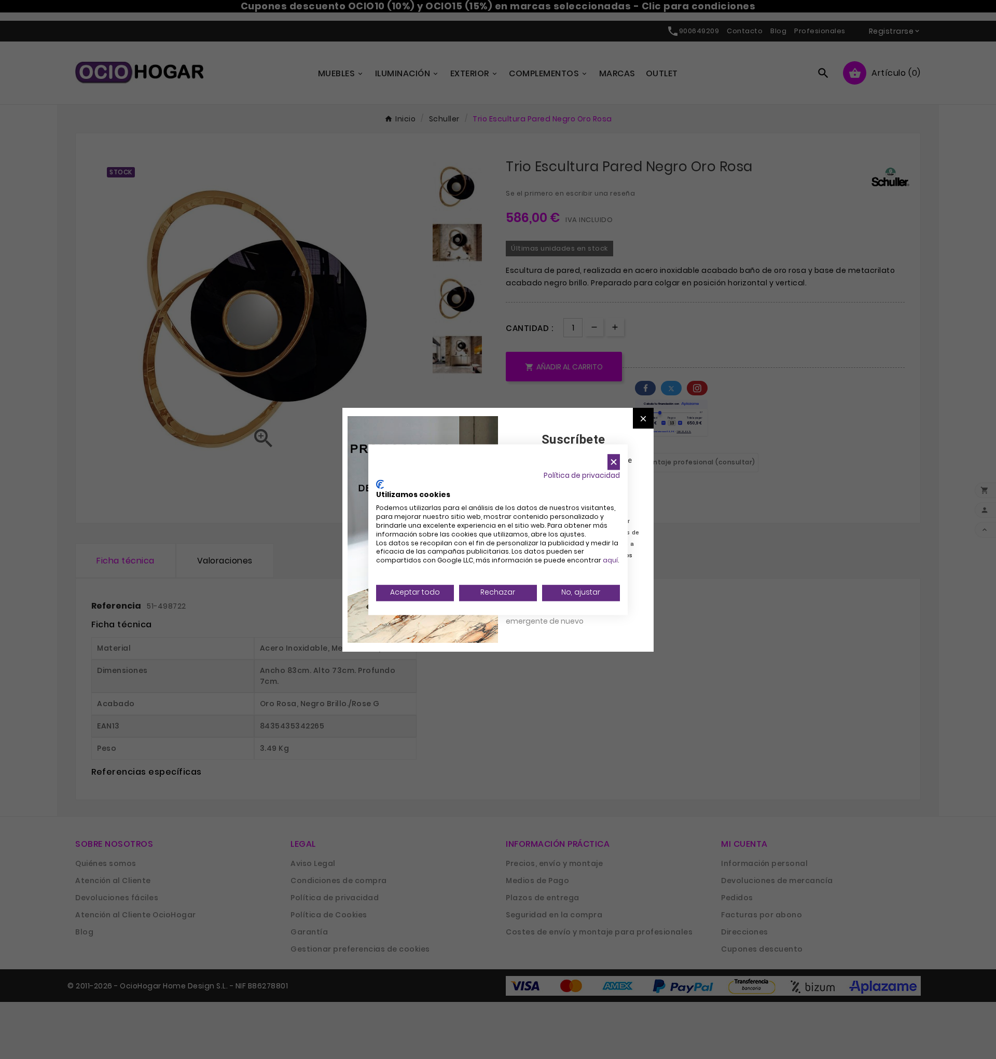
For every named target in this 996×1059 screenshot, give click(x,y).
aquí (610, 560)
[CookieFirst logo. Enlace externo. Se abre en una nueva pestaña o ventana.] (380, 484)
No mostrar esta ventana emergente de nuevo (552, 615)
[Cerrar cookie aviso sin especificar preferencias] (613, 462)
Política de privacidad (582, 475)
